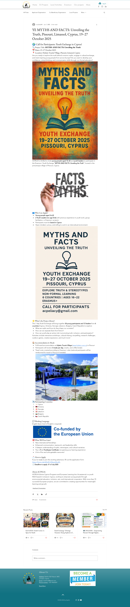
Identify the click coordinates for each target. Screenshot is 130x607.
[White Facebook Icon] (76, 600)
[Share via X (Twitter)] (37, 494)
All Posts (25, 12)
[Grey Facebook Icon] (99, 6)
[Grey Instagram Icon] (102, 6)
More (82, 12)
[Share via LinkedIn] (42, 494)
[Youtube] (81, 600)
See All (105, 509)
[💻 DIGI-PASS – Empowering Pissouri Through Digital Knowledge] (93, 520)
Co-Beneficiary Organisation (57, 12)
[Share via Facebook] (33, 494)
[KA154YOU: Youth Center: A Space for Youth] (36, 520)
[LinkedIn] (106, 6)
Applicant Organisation (39, 12)
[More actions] (97, 24)
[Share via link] (46, 494)
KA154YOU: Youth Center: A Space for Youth (35, 532)
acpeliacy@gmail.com (49, 580)
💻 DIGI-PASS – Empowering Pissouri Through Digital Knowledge (92, 532)
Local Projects (73, 12)
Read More (42, 586)
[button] (104, 12)
